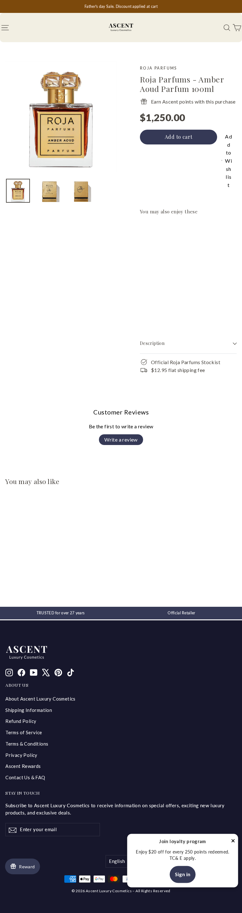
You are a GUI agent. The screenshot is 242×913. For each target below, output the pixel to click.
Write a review (121, 439)
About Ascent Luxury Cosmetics (40, 699)
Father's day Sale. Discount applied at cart (121, 6)
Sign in (183, 874)
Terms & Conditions (26, 744)
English (117, 861)
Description (152, 343)
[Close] (233, 841)
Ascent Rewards (23, 766)
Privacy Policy (21, 755)
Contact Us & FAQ (25, 777)
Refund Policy (20, 721)
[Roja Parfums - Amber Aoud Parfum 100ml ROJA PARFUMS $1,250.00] (152, 265)
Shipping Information (28, 710)
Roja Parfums (158, 68)
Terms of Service (23, 732)
